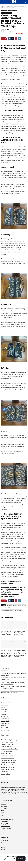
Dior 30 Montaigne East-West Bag (11, 608)
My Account (4, 840)
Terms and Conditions (7, 819)
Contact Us (4, 806)
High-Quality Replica (7, 610)
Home (2, 6)
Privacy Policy (4, 821)
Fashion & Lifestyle (6, 751)
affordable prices (11, 605)
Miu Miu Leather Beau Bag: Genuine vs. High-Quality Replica (7, 633)
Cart (2, 843)
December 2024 (5, 723)
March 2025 (4, 716)
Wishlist (3, 847)
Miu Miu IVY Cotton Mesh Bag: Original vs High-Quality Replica (19, 633)
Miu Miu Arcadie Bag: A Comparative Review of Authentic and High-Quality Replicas (20, 653)
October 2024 (5, 728)
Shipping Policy (5, 824)
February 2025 (5, 719)
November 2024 (5, 725)
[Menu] (2, 2)
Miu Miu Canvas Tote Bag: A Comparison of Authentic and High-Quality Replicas (7, 653)
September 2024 (6, 730)
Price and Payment (6, 828)
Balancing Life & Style (7, 744)
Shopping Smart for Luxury (8, 767)
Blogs (2, 810)
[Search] (25, 2)
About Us (3, 804)
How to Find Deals (6, 753)
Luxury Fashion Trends (7, 756)
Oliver (7, 30)
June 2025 (4, 709)
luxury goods (18, 610)
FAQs (2, 813)
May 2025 (4, 712)
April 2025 (4, 714)
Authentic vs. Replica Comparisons (9, 10)
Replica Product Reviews (8, 762)
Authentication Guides (6, 13)
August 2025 (4, 705)
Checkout (4, 845)
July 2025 (3, 707)
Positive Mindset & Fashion (8, 760)
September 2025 (6, 703)
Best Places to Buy (6, 746)
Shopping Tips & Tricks (7, 769)
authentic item (22, 605)
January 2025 (5, 721)
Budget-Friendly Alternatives (9, 749)
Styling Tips (4, 771)
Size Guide (4, 808)
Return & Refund (5, 826)
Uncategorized (5, 774)
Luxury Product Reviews (7, 758)
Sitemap (3, 849)
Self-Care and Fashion (7, 765)
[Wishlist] (5, 859)
